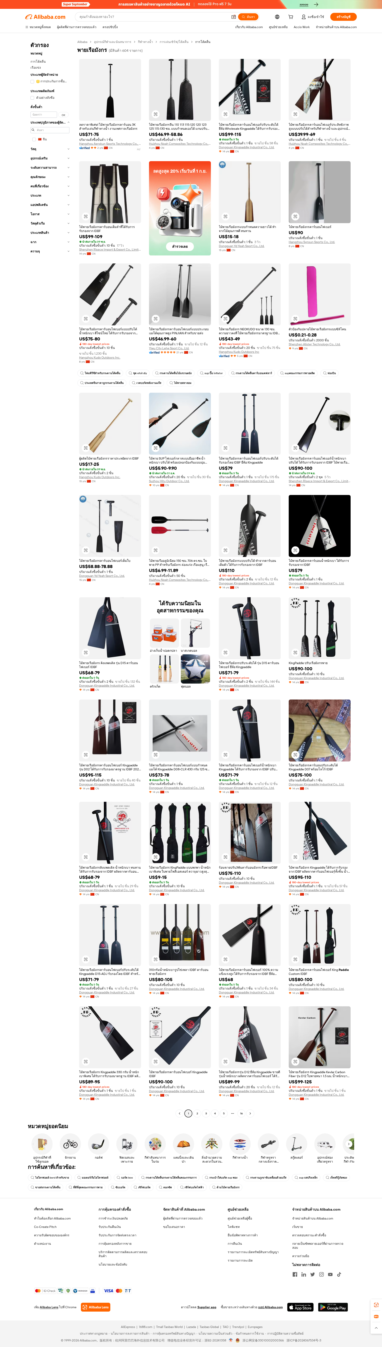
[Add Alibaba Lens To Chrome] (95, 1307)
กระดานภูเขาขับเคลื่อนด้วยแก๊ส (268, 1177)
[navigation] (50, 578)
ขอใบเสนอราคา (174, 1227)
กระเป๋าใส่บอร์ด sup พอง (223, 1177)
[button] (233, 16)
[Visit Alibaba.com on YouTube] (330, 1274)
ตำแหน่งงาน (42, 1243)
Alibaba (82, 42)
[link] (376, 1305)
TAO (225, 1327)
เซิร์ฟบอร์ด (144, 1187)
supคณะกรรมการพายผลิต (300, 373)
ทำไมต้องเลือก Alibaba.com (52, 1218)
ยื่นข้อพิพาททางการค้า (243, 1235)
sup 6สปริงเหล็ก (308, 1177)
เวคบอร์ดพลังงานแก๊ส (148, 383)
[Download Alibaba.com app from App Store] (300, 1307)
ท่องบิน (332, 373)
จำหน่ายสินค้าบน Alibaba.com (312, 1218)
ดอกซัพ (167, 1187)
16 (241, 1113)
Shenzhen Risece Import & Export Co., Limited (110, 249)
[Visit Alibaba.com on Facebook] (295, 1274)
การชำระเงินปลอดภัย (113, 1218)
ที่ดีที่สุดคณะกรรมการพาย (88, 1187)
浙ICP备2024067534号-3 (303, 1340)
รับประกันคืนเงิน (110, 1227)
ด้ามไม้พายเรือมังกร (228, 1187)
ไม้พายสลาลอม (182, 383)
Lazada (191, 1327)
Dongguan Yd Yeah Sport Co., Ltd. (241, 246)
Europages (255, 1327)
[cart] (291, 17)
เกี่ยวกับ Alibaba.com (48, 1209)
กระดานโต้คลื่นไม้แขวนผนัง (176, 373)
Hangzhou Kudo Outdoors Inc (239, 352)
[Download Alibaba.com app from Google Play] (333, 1307)
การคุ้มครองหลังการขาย (115, 1243)
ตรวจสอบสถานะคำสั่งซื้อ (309, 1235)
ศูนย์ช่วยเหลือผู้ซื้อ (240, 1218)
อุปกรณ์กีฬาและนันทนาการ (112, 42)
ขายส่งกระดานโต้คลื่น (47, 1187)
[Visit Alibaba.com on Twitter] (312, 1274)
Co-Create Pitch (45, 1227)
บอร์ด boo (127, 1177)
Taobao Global (209, 1327)
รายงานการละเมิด (240, 1260)
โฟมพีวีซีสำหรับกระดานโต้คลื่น (102, 373)
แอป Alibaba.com (270, 1307)
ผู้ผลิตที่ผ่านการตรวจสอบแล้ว (182, 1218)
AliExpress (128, 1327)
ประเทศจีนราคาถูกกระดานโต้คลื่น (104, 383)
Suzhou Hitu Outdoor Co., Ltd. (169, 481)
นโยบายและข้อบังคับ (113, 1264)
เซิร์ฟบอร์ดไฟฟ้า (194, 1187)
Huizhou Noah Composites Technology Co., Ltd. (180, 143)
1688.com (145, 1327)
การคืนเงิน (235, 1243)
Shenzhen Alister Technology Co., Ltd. (314, 344)
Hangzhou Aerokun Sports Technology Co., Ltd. (110, 143)
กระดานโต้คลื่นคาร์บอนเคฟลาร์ (254, 373)
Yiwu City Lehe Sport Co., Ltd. (169, 348)
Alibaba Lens (49, 1307)
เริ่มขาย (297, 1227)
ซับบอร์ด (120, 1187)
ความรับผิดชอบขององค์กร (51, 1235)
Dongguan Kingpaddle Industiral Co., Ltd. (246, 147)
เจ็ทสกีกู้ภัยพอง (338, 1177)
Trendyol (238, 1327)
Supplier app (206, 1307)
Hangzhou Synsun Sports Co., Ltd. (312, 242)
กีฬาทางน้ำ (145, 42)
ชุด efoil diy (140, 373)
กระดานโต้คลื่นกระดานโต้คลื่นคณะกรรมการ (171, 1177)
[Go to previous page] (179, 1113)
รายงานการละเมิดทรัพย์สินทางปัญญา (253, 1252)
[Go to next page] (250, 1113)
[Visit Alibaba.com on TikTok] (339, 1274)
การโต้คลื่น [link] (202, 42)
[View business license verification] (231, 1340)
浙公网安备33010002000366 (263, 1340)
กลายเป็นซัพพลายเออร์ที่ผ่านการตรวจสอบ (317, 1245)
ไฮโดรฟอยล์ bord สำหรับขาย (52, 1177)
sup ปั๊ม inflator (213, 373)
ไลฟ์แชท (234, 1227)
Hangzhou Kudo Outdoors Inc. (99, 357)
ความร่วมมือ (300, 1256)
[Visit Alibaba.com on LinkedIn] (303, 1274)
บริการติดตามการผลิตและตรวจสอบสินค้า (123, 1254)
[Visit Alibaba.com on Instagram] (321, 1274)
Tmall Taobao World (169, 1327)
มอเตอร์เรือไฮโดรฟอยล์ (95, 1177)
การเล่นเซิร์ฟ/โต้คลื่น (174, 42)
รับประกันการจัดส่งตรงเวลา (117, 1235)
